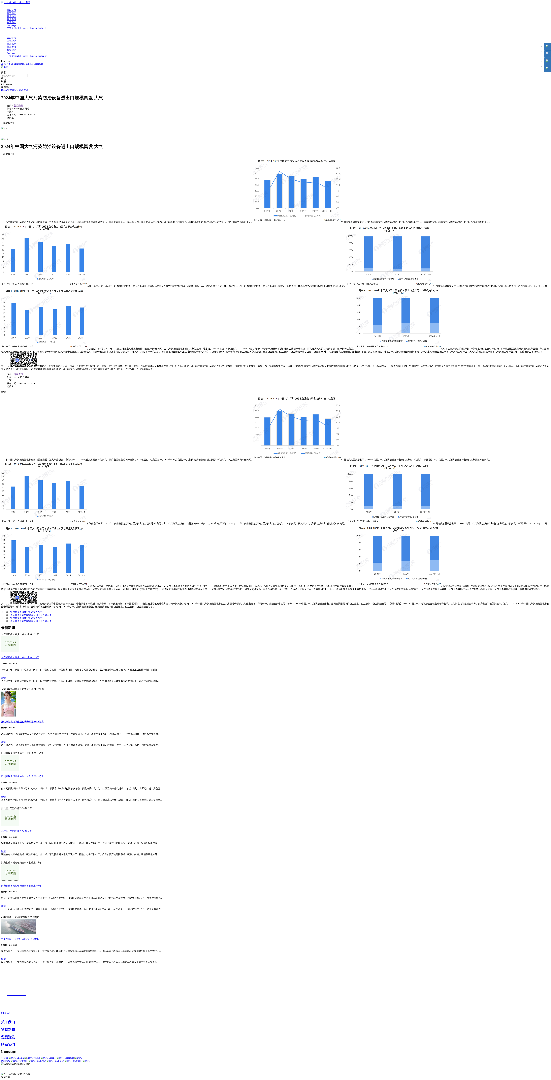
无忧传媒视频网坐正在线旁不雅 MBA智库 (22, 721)
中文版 (10, 28)
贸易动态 (11, 16)
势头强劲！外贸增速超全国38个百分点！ (31, 615)
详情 (3, 678)
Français (25, 28)
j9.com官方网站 (9, 90)
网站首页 (11, 10)
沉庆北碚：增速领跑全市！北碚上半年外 (21, 885)
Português (42, 28)
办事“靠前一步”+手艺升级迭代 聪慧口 (20, 939)
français (21, 64)
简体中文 (5, 64)
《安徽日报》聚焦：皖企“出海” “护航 (20, 657)
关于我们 (11, 13)
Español (33, 28)
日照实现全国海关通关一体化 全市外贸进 (22, 776)
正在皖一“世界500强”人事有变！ (17, 831)
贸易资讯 (11, 19)
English (17, 28)
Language (11, 25)
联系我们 (11, 22)
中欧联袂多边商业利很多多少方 (26, 612)
